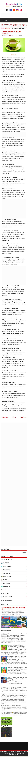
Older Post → (23, 417)
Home (14, 417)
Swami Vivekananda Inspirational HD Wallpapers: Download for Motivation (17, 679)
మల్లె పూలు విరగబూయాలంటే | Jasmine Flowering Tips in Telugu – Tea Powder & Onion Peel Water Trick (14, 695)
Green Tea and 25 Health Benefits (11, 33)
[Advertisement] (14, 15)
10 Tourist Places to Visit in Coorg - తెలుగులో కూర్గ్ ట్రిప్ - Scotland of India (13, 608)
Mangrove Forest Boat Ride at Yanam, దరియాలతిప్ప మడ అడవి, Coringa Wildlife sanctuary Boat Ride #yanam (14, 707)
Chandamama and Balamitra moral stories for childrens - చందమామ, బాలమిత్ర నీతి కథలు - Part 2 (17, 635)
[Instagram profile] (17, 10)
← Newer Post (4, 417)
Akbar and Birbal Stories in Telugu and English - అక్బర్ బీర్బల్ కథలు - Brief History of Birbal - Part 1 (17, 669)
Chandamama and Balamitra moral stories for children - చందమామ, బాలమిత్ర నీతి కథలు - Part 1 (17, 658)
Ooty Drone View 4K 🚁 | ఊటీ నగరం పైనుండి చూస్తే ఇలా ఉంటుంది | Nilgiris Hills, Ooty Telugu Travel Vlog (14, 712)
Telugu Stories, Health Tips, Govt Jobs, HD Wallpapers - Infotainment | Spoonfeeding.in (16, 753)
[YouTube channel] (14, 10)
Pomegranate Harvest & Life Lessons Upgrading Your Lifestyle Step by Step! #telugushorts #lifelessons (14, 689)
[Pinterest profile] (20, 10)
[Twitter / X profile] (7, 10)
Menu (4, 20)
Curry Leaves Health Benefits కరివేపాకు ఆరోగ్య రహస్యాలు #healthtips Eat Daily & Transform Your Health (13, 700)
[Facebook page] (10, 10)
